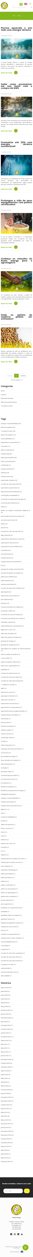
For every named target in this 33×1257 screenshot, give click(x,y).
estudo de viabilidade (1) (9, 817)
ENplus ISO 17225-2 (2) (8, 629)
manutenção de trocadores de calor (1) (13, 858)
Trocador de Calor (6, 406)
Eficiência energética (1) (8, 787)
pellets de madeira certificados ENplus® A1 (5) (16, 511)
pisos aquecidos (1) (7, 904)
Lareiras (3, 394)
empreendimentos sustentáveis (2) (12, 626)
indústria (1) (5, 839)
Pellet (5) (4, 507)
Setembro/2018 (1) (7, 1142)
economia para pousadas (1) (10, 775)
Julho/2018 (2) (5, 1150)
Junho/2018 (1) (5, 1154)
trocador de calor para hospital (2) (12, 681)
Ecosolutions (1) (6, 783)
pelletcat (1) (5, 881)
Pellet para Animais (7, 398)
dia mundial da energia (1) (9, 756)
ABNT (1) (4, 688)
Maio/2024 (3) (5, 999)
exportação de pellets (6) (9, 480)
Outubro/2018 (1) (6, 1139)
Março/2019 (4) (6, 1120)
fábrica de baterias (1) (8, 824)
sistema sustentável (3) (8, 584)
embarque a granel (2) (8, 622)
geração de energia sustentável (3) (12, 569)
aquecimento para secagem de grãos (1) (14, 711)
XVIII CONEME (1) (6, 976)
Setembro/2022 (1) (7, 1025)
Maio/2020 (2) (5, 1078)
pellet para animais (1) (8, 874)
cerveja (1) (4, 741)
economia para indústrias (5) (10, 503)
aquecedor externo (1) (8, 700)
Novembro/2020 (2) (7, 1059)
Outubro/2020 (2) (6, 1063)
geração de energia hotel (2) (10, 645)
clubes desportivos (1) (8, 745)
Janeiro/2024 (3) (6, 1014)
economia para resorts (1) (9, 779)
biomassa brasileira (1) (8, 726)
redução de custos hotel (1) (10, 926)
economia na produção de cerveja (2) (13, 618)
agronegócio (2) (6, 592)
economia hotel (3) (7, 554)
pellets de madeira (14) (8, 435)
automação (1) (5, 718)
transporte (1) (5, 949)
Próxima (22, 376)
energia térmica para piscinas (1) (11, 805)
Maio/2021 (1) (5, 1048)
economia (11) (5, 446)
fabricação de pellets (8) (9, 457)
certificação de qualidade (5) (10, 495)
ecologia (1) (5, 768)
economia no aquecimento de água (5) (13, 499)
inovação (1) (5, 847)
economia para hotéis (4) (9, 520)
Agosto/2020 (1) (6, 1071)
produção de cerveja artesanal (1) (12, 908)
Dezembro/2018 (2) (7, 1131)
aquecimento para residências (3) (11, 546)
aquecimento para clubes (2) (10, 596)
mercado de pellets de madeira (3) (12, 573)
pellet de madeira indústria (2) (10, 662)
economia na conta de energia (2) (12, 614)
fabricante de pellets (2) (8, 633)
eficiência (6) (5, 472)
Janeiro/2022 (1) (6, 1033)
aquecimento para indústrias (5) (11, 491)
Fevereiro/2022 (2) (7, 1029)
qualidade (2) (5, 669)
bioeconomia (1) (6, 722)
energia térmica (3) (7, 558)
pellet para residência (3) (9, 577)
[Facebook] (11, 1234)
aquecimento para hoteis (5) (10, 488)
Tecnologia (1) (5, 945)
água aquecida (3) (6, 535)
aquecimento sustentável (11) (10, 442)
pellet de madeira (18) (8, 427)
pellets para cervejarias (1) (9, 896)
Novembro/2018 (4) (7, 1135)
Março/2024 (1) (6, 1006)
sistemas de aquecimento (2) (10, 673)
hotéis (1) (4, 832)
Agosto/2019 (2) (6, 1108)
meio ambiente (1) (7, 866)
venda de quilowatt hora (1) (10, 972)
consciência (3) (5, 550)
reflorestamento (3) (7, 580)
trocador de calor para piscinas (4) (12, 531)
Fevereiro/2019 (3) (7, 1124)
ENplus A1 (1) (5, 809)
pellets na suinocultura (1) (9, 889)
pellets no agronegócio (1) (9, 892)
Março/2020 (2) (6, 1086)
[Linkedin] (18, 1234)
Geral (2, 391)
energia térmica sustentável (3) (11, 561)
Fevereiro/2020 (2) (7, 1090)
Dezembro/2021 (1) (7, 1037)
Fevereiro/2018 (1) (7, 1161)
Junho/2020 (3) (5, 1074)
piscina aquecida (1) (7, 900)
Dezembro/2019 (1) (7, 1097)
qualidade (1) (5, 911)
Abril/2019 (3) (5, 1116)
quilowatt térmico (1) (8, 919)
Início (14, 15)
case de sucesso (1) (7, 734)
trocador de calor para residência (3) (12, 588)
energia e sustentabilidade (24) (11, 423)
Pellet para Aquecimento (9, 402)
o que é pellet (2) (6, 658)
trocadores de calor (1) (8, 964)
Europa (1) (4, 821)
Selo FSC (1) (4, 930)
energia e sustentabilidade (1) (10, 798)
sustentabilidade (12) (8, 438)
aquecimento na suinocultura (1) (11, 707)
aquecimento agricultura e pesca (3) (12, 539)
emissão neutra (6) (7, 476)
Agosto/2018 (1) (6, 1146)
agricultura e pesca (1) (8, 692)
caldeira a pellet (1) (7, 730)
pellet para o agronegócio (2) (10, 665)
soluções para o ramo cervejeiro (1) (12, 938)
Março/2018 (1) (6, 1158)
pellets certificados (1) (8, 885)
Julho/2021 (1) (5, 1044)
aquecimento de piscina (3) (9, 543)
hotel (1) (3, 836)
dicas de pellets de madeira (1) (11, 760)
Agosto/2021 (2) (6, 1040)
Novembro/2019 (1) (7, 1101)
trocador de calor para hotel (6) (11, 484)
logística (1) (5, 855)
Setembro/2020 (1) (7, 1067)
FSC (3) (3, 565)
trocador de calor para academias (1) (13, 953)
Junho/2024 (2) (5, 995)
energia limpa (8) (6, 454)
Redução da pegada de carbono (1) (12, 923)
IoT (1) (3, 851)
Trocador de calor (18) (8, 431)
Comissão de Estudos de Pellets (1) (12, 749)
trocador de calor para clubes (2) (11, 677)
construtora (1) (6, 753)
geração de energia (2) (8, 641)
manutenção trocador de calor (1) (12, 862)
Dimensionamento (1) (8, 764)
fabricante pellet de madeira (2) (11, 637)
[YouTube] (22, 1234)
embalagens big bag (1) (8, 794)
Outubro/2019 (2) (6, 1105)
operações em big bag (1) (9, 870)
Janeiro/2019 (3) (6, 1127)
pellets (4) (4, 524)
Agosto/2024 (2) (6, 987)
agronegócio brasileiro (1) (9, 696)
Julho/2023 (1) (5, 1021)
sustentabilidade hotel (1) (9, 942)
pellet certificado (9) (7, 450)
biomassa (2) (5, 603)
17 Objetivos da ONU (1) (8, 684)
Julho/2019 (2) (5, 1112)
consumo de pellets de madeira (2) (12, 607)
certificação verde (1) (8, 737)
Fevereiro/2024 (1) (7, 1010)
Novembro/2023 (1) (7, 1018)
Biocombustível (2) (7, 599)
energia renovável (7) (8, 469)
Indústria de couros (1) (8, 843)
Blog (19, 15)
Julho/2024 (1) (5, 991)
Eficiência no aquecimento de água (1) (13, 790)
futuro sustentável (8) (8, 461)
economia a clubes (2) (8, 611)
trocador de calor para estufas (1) (12, 960)
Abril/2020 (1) (5, 1082)
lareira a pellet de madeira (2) (10, 654)
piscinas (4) (4, 527)
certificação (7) (6, 465)
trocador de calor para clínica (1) (11, 957)
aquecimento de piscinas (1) (10, 703)
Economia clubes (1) (7, 771)
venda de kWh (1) (6, 968)
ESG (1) (3, 813)
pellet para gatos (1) (7, 877)
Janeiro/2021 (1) (6, 1055)
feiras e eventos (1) (7, 828)
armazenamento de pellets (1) (10, 715)
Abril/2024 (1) (5, 1002)
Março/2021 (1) (6, 1052)
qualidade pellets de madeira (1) (11, 915)
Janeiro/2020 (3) (6, 1093)
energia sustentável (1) (8, 802)
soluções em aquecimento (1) (10, 934)
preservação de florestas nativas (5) (12, 516)
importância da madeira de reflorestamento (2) (16, 649)
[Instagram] (15, 1234)
